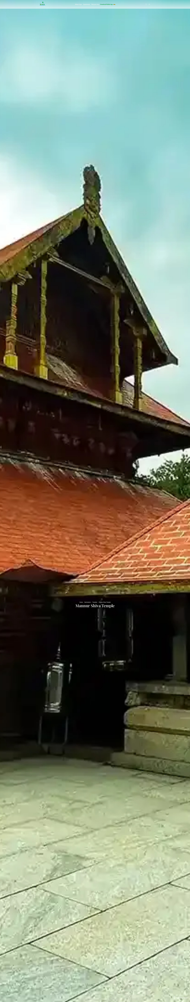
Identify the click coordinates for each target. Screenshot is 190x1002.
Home (81, 602)
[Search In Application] (146, 4)
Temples (94, 602)
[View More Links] (149, 4)
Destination (87, 602)
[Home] (42, 4)
